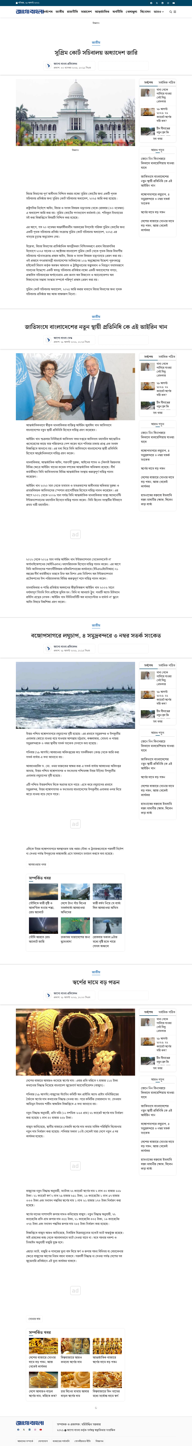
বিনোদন (145, 11)
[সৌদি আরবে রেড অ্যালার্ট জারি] (43, 934)
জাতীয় (60, 11)
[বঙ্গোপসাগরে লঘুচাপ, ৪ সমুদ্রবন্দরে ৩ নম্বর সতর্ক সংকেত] (158, 199)
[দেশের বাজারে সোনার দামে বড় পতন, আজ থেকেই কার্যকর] (158, 226)
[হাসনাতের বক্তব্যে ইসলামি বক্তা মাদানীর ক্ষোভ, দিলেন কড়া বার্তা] (158, 500)
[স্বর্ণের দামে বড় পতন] (158, 213)
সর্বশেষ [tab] (148, 82)
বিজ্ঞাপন (99, 1441)
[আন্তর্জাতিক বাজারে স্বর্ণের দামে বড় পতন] (107, 1355)
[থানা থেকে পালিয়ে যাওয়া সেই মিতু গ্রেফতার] (157, 96)
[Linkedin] (162, 3)
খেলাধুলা (131, 11)
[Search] (171, 12)
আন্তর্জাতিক (102, 11)
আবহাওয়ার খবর (37, 864)
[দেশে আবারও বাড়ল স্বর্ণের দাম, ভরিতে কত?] (43, 1386)
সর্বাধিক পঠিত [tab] (167, 82)
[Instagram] (168, 3)
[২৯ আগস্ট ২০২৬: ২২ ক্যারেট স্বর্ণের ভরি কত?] (157, 115)
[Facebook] (151, 3)
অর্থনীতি (117, 11)
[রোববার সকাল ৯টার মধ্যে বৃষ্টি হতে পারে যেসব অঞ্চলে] (107, 934)
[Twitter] (156, 3)
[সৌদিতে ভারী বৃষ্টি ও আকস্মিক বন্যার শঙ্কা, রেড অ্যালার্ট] (43, 900)
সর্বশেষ (48, 11)
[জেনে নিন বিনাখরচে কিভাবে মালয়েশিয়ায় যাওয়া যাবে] (158, 163)
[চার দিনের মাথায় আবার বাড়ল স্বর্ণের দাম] (75, 1386)
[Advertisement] (96, 32)
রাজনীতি (72, 11)
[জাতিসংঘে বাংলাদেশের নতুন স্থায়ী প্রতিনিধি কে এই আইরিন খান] (158, 181)
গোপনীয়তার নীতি (82, 1441)
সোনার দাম (34, 1319)
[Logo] (30, 11)
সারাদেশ (86, 11)
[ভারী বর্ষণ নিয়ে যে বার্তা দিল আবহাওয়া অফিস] (107, 900)
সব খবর (157, 138)
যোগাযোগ (43, 1441)
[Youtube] (173, 3)
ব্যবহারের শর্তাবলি (61, 1441)
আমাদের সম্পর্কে (25, 1441)
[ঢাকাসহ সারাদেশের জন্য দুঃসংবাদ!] (75, 934)
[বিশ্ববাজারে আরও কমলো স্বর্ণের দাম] (75, 1355)
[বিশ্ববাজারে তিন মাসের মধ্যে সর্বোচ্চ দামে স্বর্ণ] (107, 1386)
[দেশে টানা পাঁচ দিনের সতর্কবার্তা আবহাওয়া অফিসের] (75, 900)
